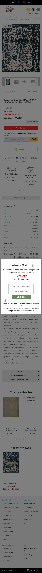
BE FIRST (21, 297)
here (22, 310)
